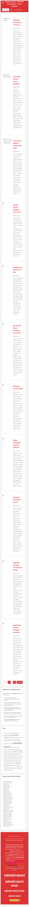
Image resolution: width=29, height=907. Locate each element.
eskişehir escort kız (17, 749)
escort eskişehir (14, 735)
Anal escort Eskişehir (8, 733)
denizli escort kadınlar (8, 797)
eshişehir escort (9, 737)
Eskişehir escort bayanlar (9, 749)
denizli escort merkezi (8, 811)
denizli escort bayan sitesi (8, 824)
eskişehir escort (9, 844)
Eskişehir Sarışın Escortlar (9, 760)
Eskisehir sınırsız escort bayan (13, 739)
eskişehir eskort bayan (14, 752)
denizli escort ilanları (7, 793)
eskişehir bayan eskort (8, 743)
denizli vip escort (7, 806)
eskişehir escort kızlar (8, 751)
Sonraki (20, 682)
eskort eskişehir (16, 765)
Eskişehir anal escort (8, 740)
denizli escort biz (7, 826)
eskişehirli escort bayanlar (17, 755)
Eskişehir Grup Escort (8, 755)
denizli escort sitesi (7, 803)
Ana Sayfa (5, 9)
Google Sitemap (19, 846)
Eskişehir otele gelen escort (9, 757)
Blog (11, 9)
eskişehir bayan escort (11, 699)
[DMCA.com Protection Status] (14, 901)
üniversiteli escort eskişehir (16, 768)
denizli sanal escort (7, 794)
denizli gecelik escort (7, 798)
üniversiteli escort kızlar (8, 770)
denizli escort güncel (7, 814)
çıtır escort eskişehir (17, 767)
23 (14, 682)
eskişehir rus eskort (18, 758)
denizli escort (6, 785)
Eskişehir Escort (16, 28)
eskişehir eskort (7, 752)
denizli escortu (6, 791)
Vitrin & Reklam (18, 9)
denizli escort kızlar (7, 795)
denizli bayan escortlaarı (8, 810)
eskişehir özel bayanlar (10, 763)
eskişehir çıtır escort (10, 761)
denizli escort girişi (7, 813)
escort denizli (6, 784)
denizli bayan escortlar (8, 807)
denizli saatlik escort (7, 799)
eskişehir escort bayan (15, 747)
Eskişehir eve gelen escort (15, 754)
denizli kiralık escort (7, 801)
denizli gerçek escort (7, 822)
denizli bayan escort (7, 782)
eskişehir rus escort (10, 758)
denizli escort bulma (7, 817)
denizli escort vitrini (7, 823)
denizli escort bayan (7, 781)
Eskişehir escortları (18, 751)
